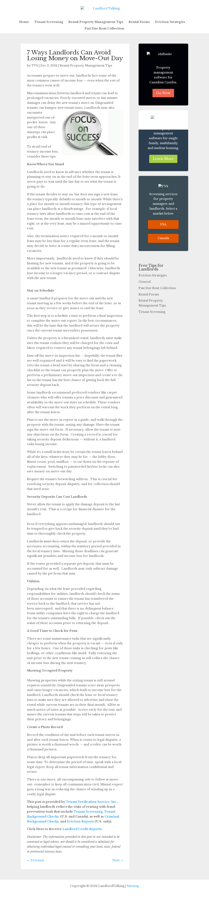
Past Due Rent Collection (104, 28)
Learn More (163, 159)
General (145, 282)
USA (163, 224)
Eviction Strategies (170, 22)
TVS (34, 65)
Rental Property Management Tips (95, 22)
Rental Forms (139, 22)
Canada (163, 238)
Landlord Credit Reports (82, 829)
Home (24, 22)
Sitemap (133, 886)
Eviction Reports (80, 821)
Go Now (163, 93)
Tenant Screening (48, 22)
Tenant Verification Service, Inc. (91, 802)
